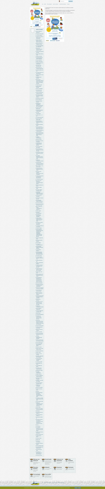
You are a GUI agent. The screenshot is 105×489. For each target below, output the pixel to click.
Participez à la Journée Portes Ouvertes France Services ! (39, 317)
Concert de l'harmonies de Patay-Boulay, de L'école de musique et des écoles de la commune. (39, 322)
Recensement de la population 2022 (39, 383)
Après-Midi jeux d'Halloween (38, 309)
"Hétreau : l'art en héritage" (39, 354)
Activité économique (62, 4)
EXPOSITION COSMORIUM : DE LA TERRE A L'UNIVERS (39, 193)
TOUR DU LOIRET (39, 228)
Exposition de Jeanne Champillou (39, 141)
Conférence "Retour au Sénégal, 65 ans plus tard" (39, 266)
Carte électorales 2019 (39, 450)
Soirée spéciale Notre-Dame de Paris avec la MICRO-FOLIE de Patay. (39, 134)
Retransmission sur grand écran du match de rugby (39, 149)
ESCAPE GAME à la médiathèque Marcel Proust (39, 122)
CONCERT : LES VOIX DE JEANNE (39, 381)
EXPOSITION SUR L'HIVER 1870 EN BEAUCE (39, 144)
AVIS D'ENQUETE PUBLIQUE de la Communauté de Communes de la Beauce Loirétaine (39, 279)
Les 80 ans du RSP (39, 361)
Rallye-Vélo (38, 439)
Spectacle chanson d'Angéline (39, 378)
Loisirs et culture (55, 4)
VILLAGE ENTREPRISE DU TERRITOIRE (39, 46)
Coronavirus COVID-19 (39, 417)
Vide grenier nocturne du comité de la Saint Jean (39, 153)
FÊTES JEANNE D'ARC (39, 445)
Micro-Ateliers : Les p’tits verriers (39, 166)
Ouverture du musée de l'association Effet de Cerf (39, 334)
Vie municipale (49, 4)
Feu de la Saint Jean (39, 342)
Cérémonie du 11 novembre (39, 196)
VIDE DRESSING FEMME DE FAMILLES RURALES (39, 247)
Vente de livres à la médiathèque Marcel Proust (39, 169)
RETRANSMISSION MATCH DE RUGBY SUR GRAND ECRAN (39, 253)
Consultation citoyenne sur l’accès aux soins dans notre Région (39, 429)
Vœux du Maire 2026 (39, 401)
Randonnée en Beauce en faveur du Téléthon (39, 288)
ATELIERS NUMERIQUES (38, 372)
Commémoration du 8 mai (39, 70)
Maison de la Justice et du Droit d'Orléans (39, 409)
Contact (68, 4)
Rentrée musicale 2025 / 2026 (39, 119)
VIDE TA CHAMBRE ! (39, 88)
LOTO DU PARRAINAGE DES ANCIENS (39, 337)
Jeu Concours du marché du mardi (39, 90)
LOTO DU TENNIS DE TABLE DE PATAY (39, 376)
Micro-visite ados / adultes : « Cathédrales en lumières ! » (39, 208)
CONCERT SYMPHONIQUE (38, 137)
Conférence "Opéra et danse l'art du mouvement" (39, 37)
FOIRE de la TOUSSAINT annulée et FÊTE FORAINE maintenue (39, 404)
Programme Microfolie (39, 33)
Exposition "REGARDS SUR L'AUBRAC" (39, 356)
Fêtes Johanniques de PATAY (39, 185)
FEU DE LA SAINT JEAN (39, 188)
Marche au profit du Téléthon (39, 330)
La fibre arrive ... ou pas (39, 115)
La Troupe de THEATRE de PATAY (39, 244)
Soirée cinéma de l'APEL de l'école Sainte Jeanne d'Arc (39, 41)
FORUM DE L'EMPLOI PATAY (39, 125)
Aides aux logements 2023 (39, 238)
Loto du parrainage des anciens (39, 147)
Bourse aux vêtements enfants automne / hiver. (39, 49)
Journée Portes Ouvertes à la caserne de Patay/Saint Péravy (39, 163)
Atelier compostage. (39, 61)
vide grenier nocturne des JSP (39, 198)
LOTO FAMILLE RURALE (38, 250)
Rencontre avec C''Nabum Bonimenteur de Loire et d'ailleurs (39, 173)
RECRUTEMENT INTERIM (38, 87)
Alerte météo (38, 407)
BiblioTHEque (38, 313)
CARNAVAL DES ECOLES (38, 78)
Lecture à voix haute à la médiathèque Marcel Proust (39, 176)
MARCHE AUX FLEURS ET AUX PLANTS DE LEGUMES (39, 296)
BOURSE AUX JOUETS (39, 98)
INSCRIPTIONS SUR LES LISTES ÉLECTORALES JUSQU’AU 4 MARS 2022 (39, 394)
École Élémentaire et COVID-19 (39, 413)
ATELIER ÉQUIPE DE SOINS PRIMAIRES (39, 58)
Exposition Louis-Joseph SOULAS (39, 368)
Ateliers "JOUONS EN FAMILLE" (39, 263)
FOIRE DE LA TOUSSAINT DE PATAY (39, 306)
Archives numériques (39, 350)
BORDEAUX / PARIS (39, 370)
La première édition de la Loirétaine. (39, 226)
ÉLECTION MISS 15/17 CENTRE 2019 (39, 448)
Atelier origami (38, 210)
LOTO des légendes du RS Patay (39, 327)
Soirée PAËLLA (38, 242)
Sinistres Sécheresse (39, 434)
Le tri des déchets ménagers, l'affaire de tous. (39, 258)
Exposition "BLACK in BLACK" (39, 444)
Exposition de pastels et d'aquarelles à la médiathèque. (39, 285)
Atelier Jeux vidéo (39, 331)
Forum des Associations (38, 441)
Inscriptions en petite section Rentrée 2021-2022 (39, 399)
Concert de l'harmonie (39, 325)
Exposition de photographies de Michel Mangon (39, 452)
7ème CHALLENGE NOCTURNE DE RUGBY (39, 344)
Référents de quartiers (38, 300)
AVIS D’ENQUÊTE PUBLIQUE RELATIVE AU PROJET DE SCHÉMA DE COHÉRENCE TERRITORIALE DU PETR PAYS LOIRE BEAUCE (39, 233)
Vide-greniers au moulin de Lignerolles (39, 68)
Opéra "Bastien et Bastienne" (39, 32)
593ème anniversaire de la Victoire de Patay (39, 340)
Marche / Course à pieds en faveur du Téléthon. (39, 293)
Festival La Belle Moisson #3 (38, 108)
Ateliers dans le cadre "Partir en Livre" (39, 349)
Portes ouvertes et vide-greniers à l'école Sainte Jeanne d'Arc (39, 127)
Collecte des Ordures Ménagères (39, 432)
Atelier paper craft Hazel (39, 272)
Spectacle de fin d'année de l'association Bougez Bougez (39, 182)
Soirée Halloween (39, 99)
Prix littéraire (38, 426)
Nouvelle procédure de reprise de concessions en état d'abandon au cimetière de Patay (39, 421)
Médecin (37, 391)
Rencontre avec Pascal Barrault (38, 66)
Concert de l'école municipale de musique (39, 359)
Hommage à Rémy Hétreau (39, 101)
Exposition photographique (38, 213)
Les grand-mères (39, 255)
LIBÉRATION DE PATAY (38, 436)
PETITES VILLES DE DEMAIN (39, 241)
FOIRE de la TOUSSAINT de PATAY (39, 160)
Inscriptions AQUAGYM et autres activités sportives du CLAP (39, 157)
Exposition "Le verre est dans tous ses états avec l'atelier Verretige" (39, 303)
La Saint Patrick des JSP (39, 261)
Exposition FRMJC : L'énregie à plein (39, 190)
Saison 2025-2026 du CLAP (39, 54)
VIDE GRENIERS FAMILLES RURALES (39, 201)
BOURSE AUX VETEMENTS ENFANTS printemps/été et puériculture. (39, 105)
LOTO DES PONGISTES (39, 314)
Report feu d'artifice (39, 387)
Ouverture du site (39, 455)
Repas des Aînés (39, 139)
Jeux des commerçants (38, 113)
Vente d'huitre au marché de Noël (39, 290)
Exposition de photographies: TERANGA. (38, 215)
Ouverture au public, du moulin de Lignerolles (39, 223)
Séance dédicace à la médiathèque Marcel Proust (39, 275)
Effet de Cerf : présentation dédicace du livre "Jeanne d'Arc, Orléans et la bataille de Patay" (39, 81)
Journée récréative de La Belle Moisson (39, 131)
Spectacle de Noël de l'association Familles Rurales (39, 95)
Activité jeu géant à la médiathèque (39, 63)
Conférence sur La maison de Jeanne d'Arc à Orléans (39, 269)
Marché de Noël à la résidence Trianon (39, 44)
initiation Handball (39, 56)
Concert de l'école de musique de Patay (39, 93)
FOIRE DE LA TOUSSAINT (38, 385)
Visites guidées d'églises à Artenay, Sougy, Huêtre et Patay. (39, 219)
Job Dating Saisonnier (39, 117)
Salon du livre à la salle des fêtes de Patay (39, 205)
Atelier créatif (38, 352)
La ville (45, 4)
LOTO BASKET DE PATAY (39, 364)
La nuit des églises (39, 35)
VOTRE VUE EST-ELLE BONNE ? (39, 75)
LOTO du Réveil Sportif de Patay (39, 52)
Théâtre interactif (39, 84)
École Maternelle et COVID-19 (39, 415)
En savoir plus (72, 487)
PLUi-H (37, 424)
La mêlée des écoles (39, 179)
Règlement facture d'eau (39, 389)
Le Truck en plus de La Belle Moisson (39, 73)
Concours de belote (39, 202)
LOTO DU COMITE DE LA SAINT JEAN (39, 311)
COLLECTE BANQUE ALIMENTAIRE (39, 111)
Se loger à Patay (38, 438)
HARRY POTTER (38, 374)
